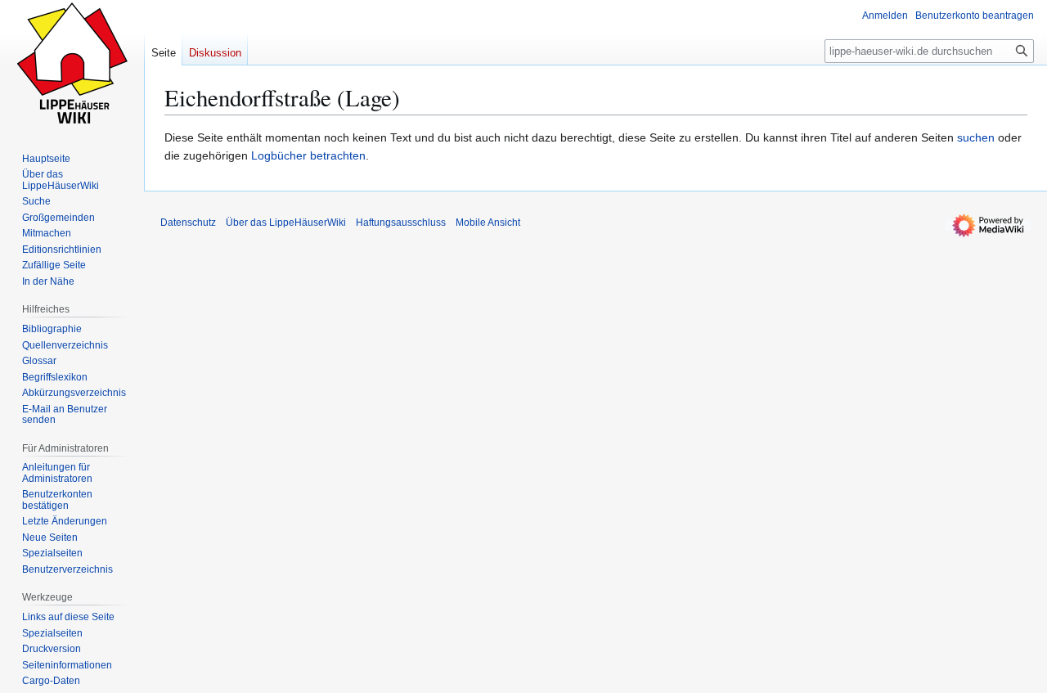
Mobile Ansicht (488, 222)
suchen (976, 137)
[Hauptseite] (72, 65)
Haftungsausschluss (401, 222)
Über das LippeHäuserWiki (286, 222)
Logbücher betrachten (308, 155)
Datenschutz (188, 222)
